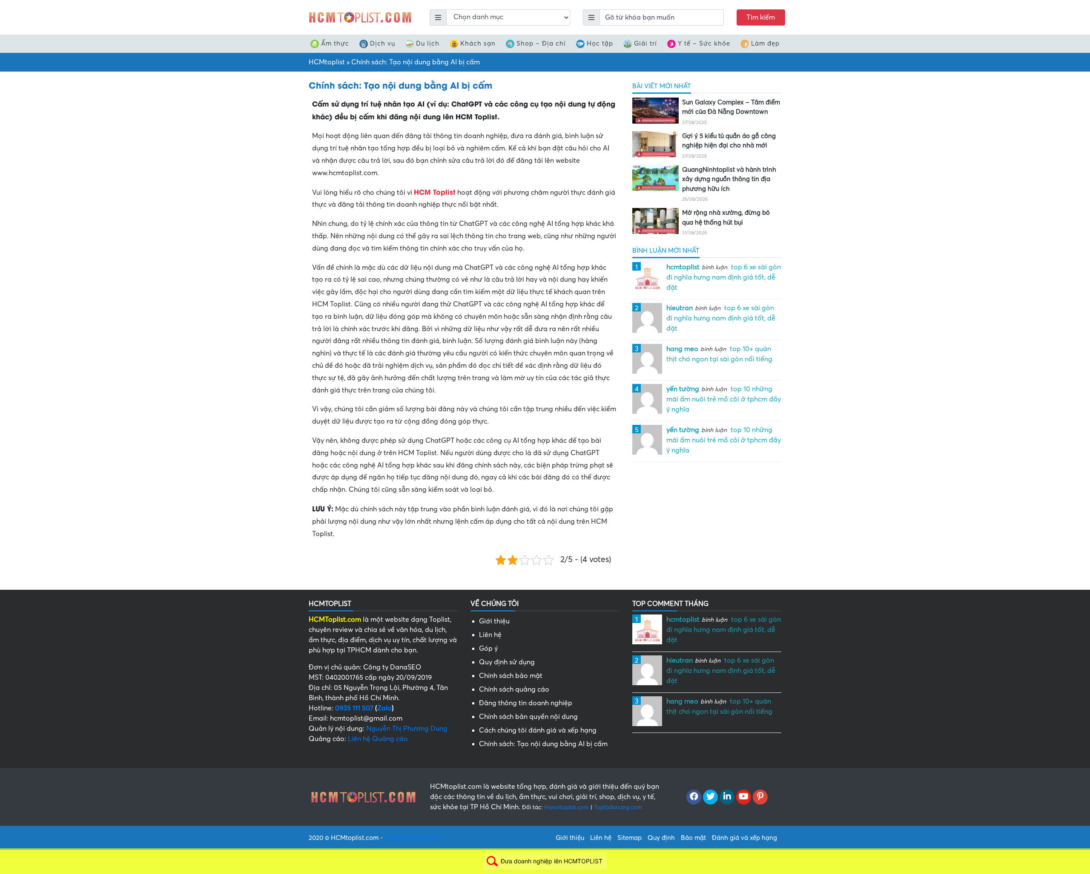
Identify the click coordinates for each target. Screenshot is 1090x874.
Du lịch (427, 43)
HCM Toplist (435, 191)
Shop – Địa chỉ (541, 43)
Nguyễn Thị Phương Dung (406, 729)
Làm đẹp (765, 43)
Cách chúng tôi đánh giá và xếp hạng (538, 730)
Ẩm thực (335, 43)
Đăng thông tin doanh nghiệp (525, 703)
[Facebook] (693, 797)
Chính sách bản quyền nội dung (528, 717)
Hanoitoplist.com (566, 807)
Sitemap (629, 837)
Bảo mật (693, 837)
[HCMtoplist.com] (360, 17)
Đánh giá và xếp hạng (744, 837)
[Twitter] (710, 797)
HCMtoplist (327, 62)
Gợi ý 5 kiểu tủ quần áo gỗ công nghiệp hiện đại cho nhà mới (729, 141)
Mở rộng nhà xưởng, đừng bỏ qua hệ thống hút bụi (726, 217)
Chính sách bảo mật (510, 676)
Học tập (600, 43)
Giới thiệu (494, 621)
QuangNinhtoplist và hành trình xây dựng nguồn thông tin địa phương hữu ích (729, 179)
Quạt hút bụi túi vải (412, 837)
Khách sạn (478, 43)
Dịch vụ (382, 43)
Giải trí (645, 43)
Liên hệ (490, 635)
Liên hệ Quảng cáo (378, 739)
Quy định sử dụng (507, 662)
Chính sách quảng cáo (514, 689)
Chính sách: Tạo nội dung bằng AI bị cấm (543, 744)
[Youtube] (743, 797)
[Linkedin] (727, 797)
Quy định (661, 837)
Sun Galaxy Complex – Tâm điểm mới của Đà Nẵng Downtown (731, 107)
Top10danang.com (618, 807)
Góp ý (488, 648)
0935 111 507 (354, 708)
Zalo (384, 708)
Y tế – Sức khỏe (704, 43)
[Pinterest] (760, 797)
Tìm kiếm (760, 17)
